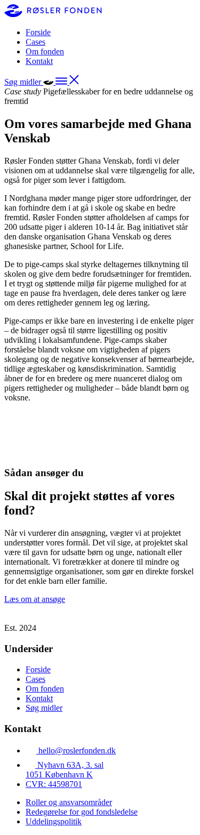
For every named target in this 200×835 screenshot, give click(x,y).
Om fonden (45, 51)
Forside (38, 32)
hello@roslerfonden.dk (77, 750)
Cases (35, 41)
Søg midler (44, 707)
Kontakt (39, 61)
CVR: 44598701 (54, 784)
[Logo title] (53, 14)
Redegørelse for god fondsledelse (82, 811)
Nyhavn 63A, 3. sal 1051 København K (64, 769)
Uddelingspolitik (54, 821)
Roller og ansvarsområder (69, 802)
